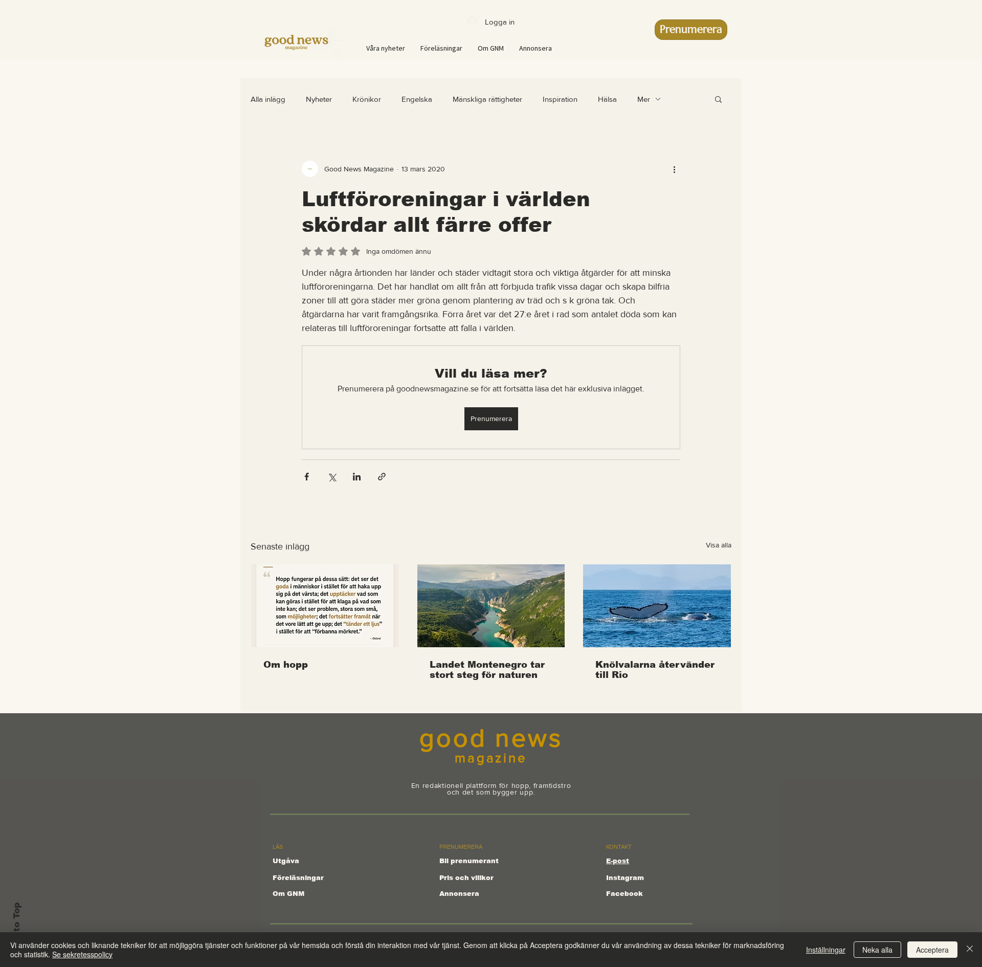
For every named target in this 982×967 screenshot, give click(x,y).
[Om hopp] (325, 605)
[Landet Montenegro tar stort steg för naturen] (491, 605)
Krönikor (366, 99)
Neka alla (877, 949)
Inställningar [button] (825, 949)
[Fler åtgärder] (674, 169)
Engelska (416, 99)
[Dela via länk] (382, 476)
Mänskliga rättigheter (487, 99)
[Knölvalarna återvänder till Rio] (657, 605)
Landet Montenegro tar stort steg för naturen (487, 670)
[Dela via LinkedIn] (357, 476)
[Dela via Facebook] (306, 476)
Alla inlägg (268, 99)
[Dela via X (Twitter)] (332, 476)
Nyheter (319, 99)
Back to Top (16, 930)
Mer (643, 99)
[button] (718, 99)
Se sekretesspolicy (82, 954)
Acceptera (932, 949)
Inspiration (560, 99)
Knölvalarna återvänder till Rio (655, 670)
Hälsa (607, 99)
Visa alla (718, 545)
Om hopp (285, 665)
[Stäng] (970, 949)
